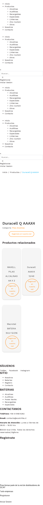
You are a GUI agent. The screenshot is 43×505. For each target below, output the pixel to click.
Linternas (14, 19)
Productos (9, 6)
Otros (12, 24)
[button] (5, 80)
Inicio (7, 4)
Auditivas (14, 11)
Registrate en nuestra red (21, 234)
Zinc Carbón (15, 22)
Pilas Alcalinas (18, 228)
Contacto (9, 30)
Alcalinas (14, 9)
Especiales (14, 17)
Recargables (15, 14)
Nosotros (9, 27)
